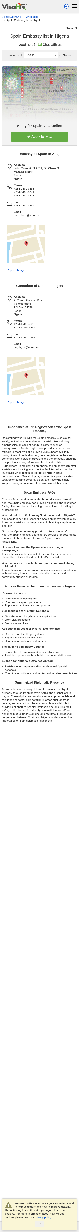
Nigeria (65, 54)
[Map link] (26, 244)
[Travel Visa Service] (14, 6)
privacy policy (43, 1217)
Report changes (16, 270)
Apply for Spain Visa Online (39, 126)
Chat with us (52, 44)
